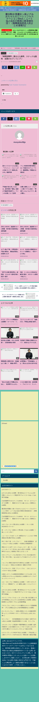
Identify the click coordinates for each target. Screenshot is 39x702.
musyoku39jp (20, 142)
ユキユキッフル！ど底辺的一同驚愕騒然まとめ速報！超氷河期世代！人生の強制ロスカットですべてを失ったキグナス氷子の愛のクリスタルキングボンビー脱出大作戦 (19, 627)
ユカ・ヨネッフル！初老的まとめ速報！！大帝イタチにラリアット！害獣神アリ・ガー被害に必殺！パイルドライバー (19, 584)
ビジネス (4, 53)
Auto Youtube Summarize (17, 85)
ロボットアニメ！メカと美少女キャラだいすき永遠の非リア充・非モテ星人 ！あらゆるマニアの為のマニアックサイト (19, 557)
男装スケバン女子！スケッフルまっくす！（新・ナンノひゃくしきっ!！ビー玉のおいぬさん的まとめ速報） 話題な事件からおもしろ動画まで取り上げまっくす (19, 549)
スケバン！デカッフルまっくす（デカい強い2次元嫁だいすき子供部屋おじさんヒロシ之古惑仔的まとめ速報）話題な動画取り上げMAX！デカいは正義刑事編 (19, 600)
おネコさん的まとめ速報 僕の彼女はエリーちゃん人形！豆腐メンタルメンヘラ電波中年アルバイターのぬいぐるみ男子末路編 (19, 495)
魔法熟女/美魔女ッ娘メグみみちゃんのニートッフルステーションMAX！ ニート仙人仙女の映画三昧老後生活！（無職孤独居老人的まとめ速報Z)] (19, 511)
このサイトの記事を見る (9, 80)
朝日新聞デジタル (13, 53)
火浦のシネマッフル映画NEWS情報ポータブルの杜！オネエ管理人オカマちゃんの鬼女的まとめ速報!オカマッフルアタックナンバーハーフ (19, 576)
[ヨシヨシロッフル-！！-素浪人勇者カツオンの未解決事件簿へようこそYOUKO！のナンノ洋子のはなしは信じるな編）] (19, 613)
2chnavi (4, 423)
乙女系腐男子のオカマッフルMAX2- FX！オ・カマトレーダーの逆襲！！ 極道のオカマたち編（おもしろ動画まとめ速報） (19, 503)
